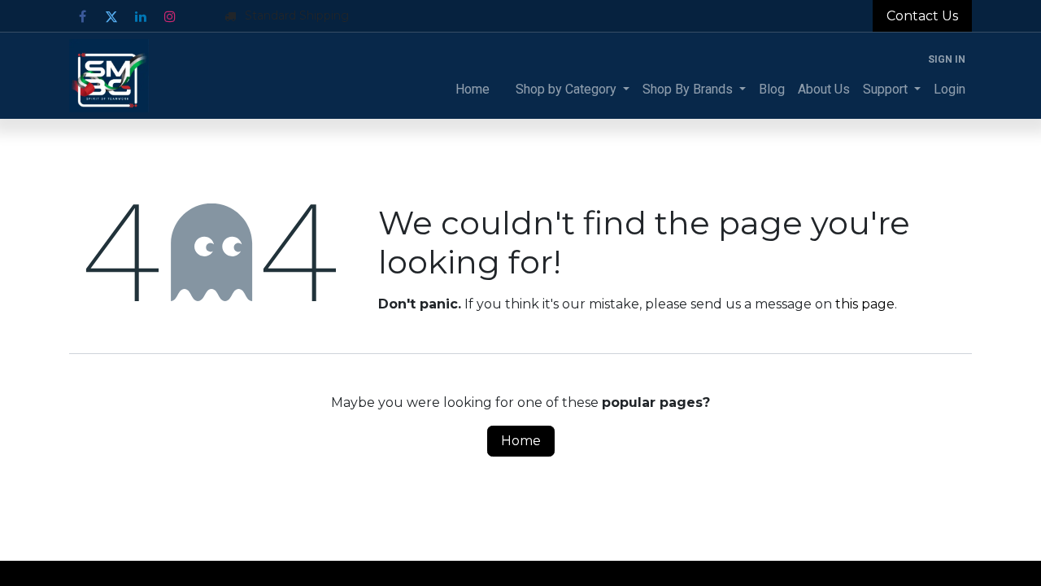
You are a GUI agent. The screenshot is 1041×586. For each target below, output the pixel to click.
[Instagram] (170, 16)
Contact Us (922, 16)
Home (521, 440)
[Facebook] (82, 16)
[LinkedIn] (141, 16)
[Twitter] (111, 16)
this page (865, 304)
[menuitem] (472, 89)
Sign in (946, 59)
